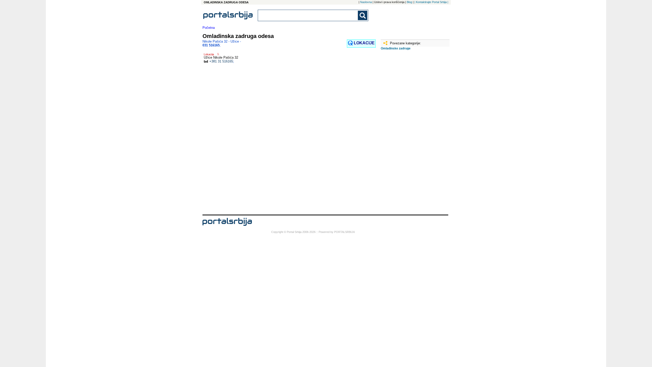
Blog (409, 2)
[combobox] (308, 15)
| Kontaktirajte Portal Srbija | (431, 2)
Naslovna (366, 2)
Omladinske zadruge (396, 48)
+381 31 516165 (221, 61)
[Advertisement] (406, 134)
